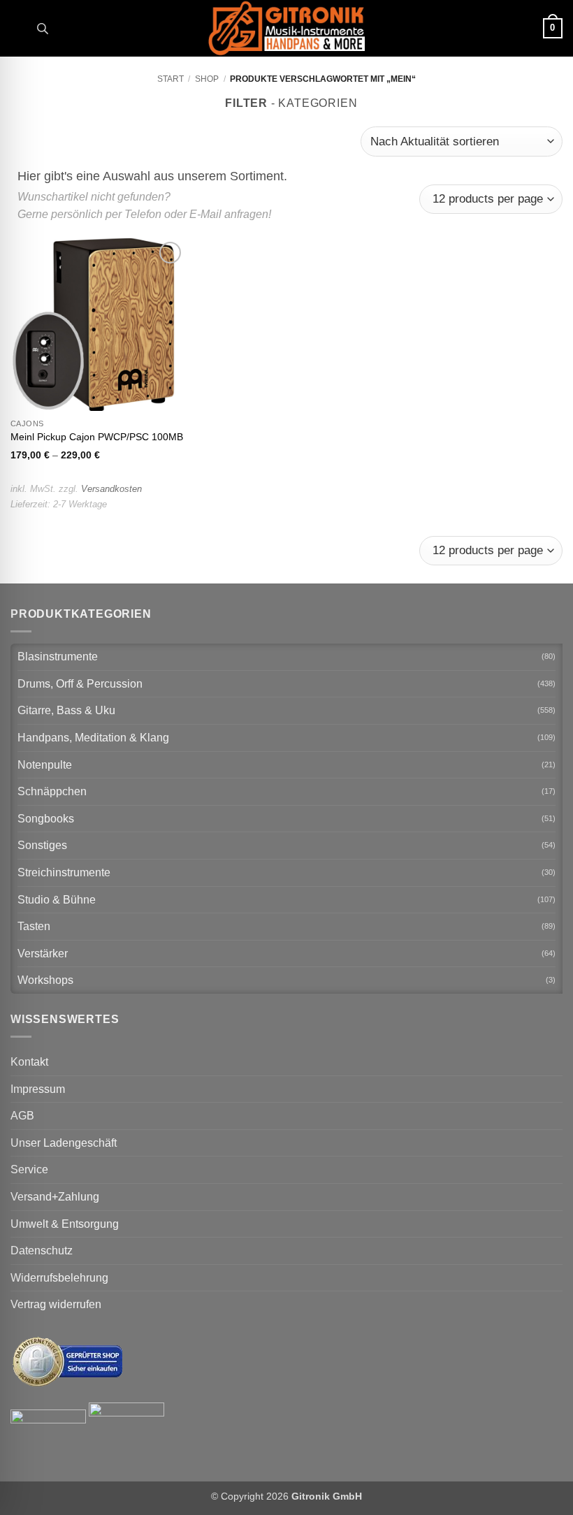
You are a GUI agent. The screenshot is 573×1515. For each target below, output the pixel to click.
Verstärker (42, 953)
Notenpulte (44, 765)
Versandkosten (111, 489)
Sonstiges (42, 845)
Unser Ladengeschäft (63, 1143)
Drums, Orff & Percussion (80, 684)
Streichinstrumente (63, 872)
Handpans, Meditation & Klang (93, 738)
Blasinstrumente (57, 656)
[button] (18, 28)
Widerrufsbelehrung (59, 1278)
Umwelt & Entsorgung (64, 1224)
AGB (22, 1116)
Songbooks (45, 819)
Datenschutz (41, 1250)
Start (170, 79)
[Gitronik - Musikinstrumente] (286, 28)
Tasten (33, 926)
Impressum (37, 1089)
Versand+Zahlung (54, 1197)
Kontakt (29, 1062)
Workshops (45, 980)
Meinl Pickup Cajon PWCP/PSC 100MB (96, 436)
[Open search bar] (42, 28)
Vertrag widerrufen (55, 1304)
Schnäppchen (52, 791)
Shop (207, 79)
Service (29, 1169)
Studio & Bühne (56, 900)
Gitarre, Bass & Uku (66, 710)
